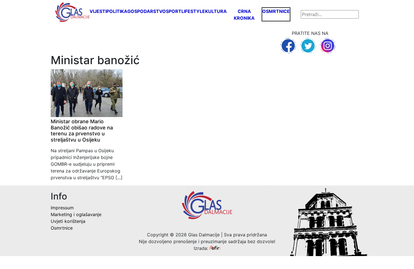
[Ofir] (215, 248)
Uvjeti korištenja (68, 221)
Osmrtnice (276, 11)
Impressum (62, 207)
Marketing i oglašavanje (76, 214)
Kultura (216, 11)
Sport (173, 11)
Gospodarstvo (146, 11)
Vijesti (98, 11)
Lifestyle (193, 11)
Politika (116, 11)
